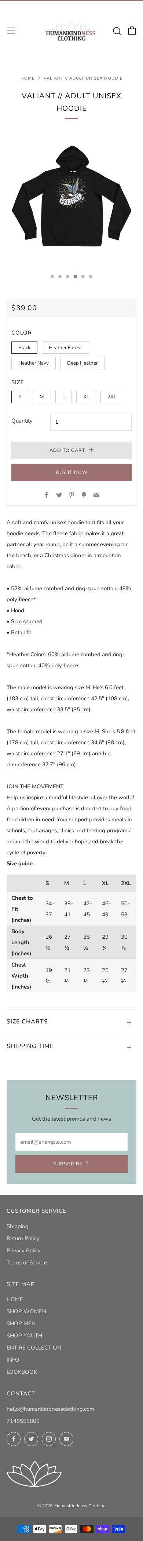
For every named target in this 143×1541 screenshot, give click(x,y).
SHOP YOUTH (24, 1335)
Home (28, 78)
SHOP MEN (21, 1323)
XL (86, 396)
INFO (13, 1359)
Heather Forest (65, 347)
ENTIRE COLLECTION (34, 1347)
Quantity (22, 420)
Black (24, 347)
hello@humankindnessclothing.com (50, 1409)
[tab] (52, 276)
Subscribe (68, 1164)
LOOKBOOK (22, 1372)
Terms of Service (27, 1262)
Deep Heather (82, 362)
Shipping (18, 1226)
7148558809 (23, 1421)
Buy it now (72, 472)
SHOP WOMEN (26, 1311)
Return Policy (23, 1238)
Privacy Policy (24, 1250)
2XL (111, 396)
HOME (15, 1299)
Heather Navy (33, 362)
